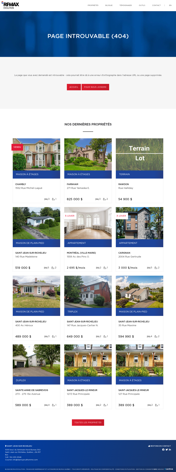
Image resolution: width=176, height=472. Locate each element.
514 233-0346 (15, 457)
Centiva (169, 469)
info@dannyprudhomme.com (25, 460)
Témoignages (125, 5)
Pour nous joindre (95, 87)
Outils (142, 5)
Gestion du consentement (146, 469)
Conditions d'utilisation (125, 469)
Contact (156, 5)
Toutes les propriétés (88, 423)
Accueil (73, 87)
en (170, 5)
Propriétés (93, 5)
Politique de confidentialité (102, 469)
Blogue (108, 5)
